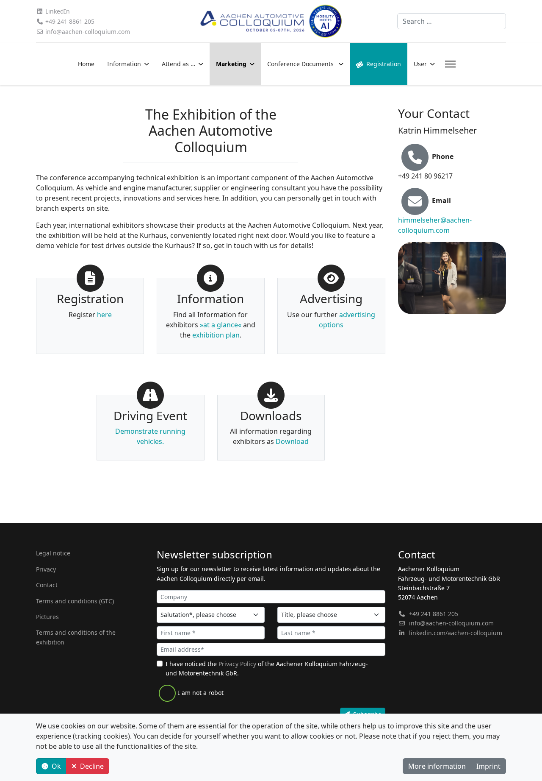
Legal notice (53, 553)
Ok (56, 766)
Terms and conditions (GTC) (75, 601)
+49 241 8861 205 (69, 21)
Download (292, 441)
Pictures (47, 617)
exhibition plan (216, 335)
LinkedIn (57, 11)
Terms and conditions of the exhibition (76, 637)
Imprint (488, 766)
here (104, 314)
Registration (383, 64)
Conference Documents (301, 64)
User (420, 64)
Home (86, 64)
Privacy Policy (237, 664)
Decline (92, 766)
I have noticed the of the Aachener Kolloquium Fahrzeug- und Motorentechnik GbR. (267, 668)
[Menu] (449, 64)
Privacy (46, 569)
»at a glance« (220, 324)
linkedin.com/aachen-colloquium (455, 633)
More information (437, 766)
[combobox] (451, 21)
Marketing (231, 64)
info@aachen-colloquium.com (87, 32)
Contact (47, 585)
